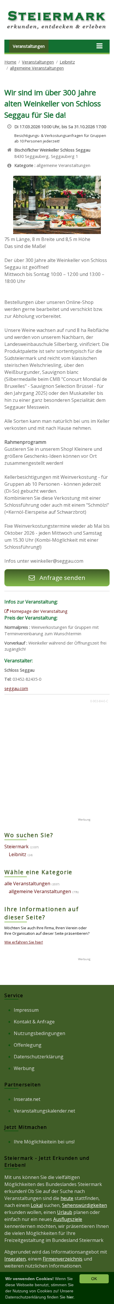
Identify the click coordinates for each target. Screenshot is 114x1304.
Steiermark (16, 846)
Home (10, 62)
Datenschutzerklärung (38, 1056)
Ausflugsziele (67, 1219)
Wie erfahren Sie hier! (23, 942)
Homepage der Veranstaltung (38, 611)
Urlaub (64, 1212)
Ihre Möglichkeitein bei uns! (44, 1141)
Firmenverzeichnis (62, 1259)
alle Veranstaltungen (27, 883)
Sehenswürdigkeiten (84, 1205)
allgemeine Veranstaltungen (37, 68)
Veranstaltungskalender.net (44, 1111)
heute (67, 1198)
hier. (71, 1297)
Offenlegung (28, 1045)
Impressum (26, 1010)
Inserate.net (27, 1099)
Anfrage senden (61, 577)
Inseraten (15, 1259)
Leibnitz (67, 62)
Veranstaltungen (29, 46)
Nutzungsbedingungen (39, 1033)
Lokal (37, 1205)
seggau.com (16, 688)
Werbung (24, 1068)
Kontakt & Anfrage (34, 1021)
